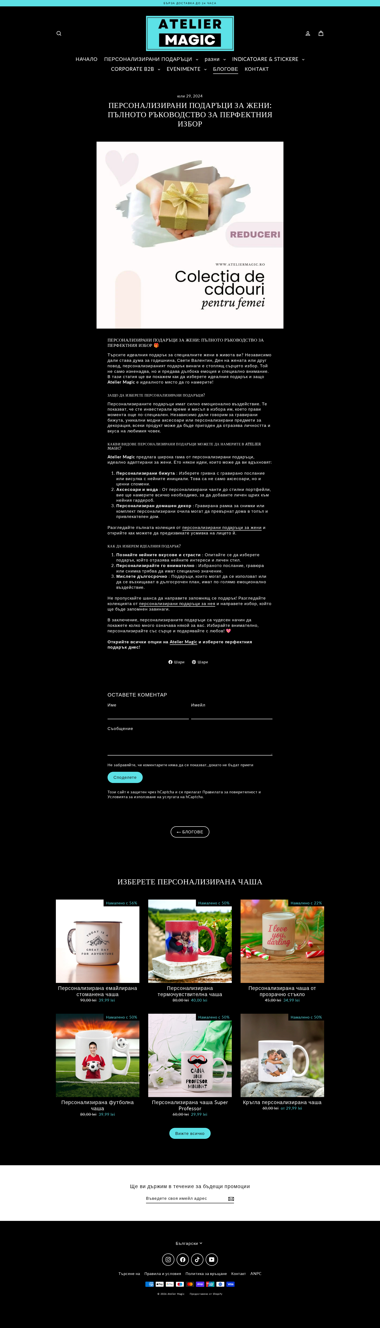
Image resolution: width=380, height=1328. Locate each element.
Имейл (198, 704)
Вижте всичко (190, 1133)
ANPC (255, 1273)
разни (213, 59)
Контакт (238, 1273)
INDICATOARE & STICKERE (266, 59)
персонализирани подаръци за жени (221, 527)
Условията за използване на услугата (143, 796)
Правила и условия (162, 1273)
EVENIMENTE (184, 69)
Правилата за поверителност (230, 792)
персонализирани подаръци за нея (177, 603)
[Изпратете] (230, 1198)
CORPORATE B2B (133, 69)
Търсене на (129, 1273)
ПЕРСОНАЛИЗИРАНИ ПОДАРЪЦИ (149, 59)
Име (112, 704)
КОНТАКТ (257, 69)
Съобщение (120, 728)
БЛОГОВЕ (225, 69)
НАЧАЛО (87, 59)
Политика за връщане (206, 1273)
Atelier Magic (183, 641)
